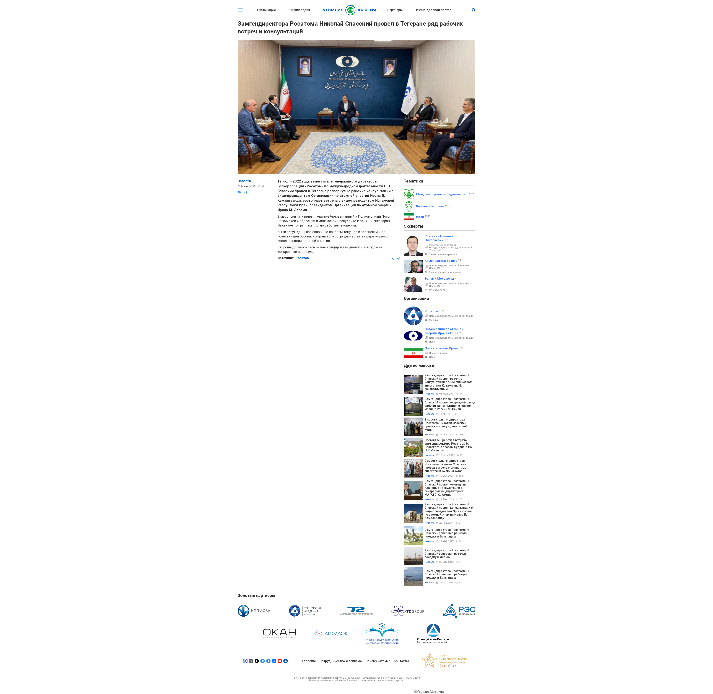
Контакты (401, 661)
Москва (433, 320)
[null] (240, 192)
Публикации (266, 10)
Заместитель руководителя (445, 272)
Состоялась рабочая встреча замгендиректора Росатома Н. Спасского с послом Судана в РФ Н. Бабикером (448, 445)
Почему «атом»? (377, 661)
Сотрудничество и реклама (341, 661)
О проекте (308, 661)
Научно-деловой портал (433, 10)
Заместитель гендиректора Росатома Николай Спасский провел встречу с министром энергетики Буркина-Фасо (446, 466)
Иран (420, 217)
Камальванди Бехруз (441, 261)
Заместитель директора (443, 254)
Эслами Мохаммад (439, 278)
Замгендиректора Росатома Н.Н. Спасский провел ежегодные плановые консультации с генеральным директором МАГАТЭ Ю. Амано (448, 487)
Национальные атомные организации (451, 316)
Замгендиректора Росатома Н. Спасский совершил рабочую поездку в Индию (447, 554)
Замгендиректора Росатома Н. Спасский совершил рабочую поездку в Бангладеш (447, 533)
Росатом (302, 258)
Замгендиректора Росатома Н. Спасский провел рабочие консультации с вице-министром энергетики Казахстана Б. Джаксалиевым (448, 382)
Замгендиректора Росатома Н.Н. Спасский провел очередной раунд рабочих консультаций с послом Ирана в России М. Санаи (450, 404)
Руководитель (437, 290)
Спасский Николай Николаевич (439, 238)
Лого (350, 10)
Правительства (438, 353)
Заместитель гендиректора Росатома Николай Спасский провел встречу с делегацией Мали (446, 424)
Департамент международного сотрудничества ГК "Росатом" (450, 248)
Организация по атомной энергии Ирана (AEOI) (449, 266)
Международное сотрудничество (442, 194)
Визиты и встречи (430, 206)
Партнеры (395, 10)
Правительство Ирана (441, 348)
